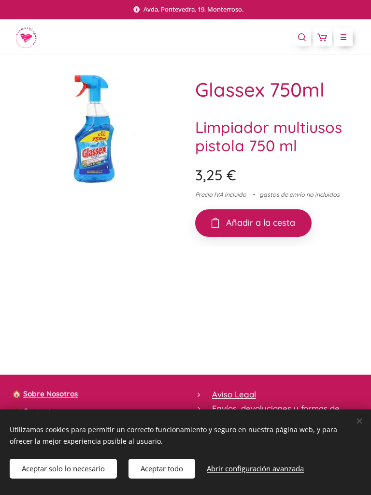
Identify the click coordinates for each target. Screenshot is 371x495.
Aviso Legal (234, 394)
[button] (302, 37)
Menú (343, 37)
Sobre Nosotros (50, 393)
